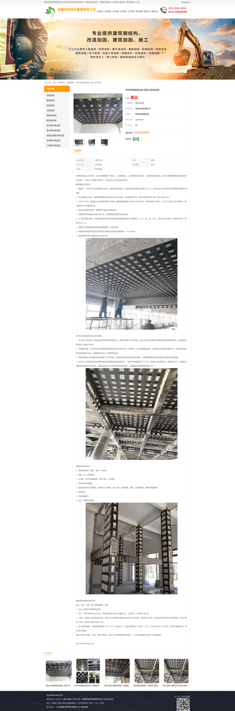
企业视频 (115, 11)
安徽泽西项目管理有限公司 (92, 699)
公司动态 (131, 11)
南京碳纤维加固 (53, 130)
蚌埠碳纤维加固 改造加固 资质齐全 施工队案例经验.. (183, 686)
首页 (54, 83)
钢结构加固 (51, 115)
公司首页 (100, 11)
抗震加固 (50, 95)
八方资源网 (60, 707)
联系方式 (154, 11)
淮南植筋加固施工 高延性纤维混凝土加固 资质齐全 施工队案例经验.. (101, 686)
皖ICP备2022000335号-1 (73, 699)
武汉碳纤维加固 (53, 125)
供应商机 (107, 11)
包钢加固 (50, 110)
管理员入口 (76, 707)
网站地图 (84, 707)
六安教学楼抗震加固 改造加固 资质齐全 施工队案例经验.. (155, 686)
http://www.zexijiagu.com (85, 643)
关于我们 (123, 11)
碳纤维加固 (51, 120)
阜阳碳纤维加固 (53, 141)
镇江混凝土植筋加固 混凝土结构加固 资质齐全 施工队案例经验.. (128, 686)
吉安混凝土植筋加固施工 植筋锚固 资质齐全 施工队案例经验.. (68, 686)
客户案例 (139, 11)
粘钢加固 (50, 105)
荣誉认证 (147, 11)
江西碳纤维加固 (53, 146)
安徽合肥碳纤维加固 (55, 135)
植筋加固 (70, 83)
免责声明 (68, 707)
